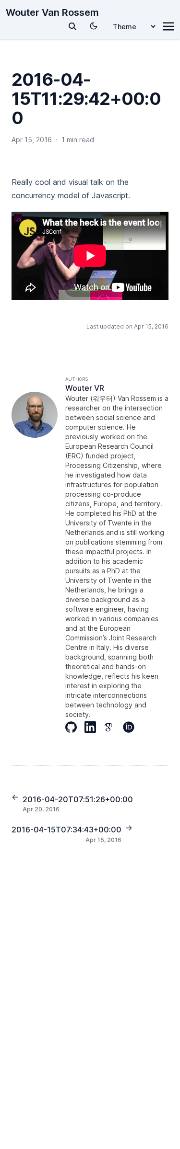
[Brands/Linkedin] (94, 727)
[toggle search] (72, 26)
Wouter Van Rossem (52, 12)
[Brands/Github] (74, 727)
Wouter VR (84, 388)
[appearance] (93, 26)
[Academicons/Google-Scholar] (113, 727)
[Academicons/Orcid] (132, 727)
